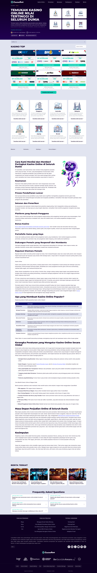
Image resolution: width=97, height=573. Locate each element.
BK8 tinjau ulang (48, 67)
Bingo (22, 522)
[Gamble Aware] (64, 559)
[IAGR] (18, 559)
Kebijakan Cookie (50, 571)
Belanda (13, 149)
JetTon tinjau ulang (48, 87)
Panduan (77, 2)
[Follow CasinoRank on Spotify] (81, 546)
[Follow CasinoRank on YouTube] (78, 546)
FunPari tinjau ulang (73, 67)
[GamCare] (35, 559)
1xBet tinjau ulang (23, 67)
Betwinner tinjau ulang (23, 87)
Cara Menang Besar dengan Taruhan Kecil (45, 526)
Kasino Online (41, 2)
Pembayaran (68, 2)
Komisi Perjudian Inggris (42, 364)
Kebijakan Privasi (71, 531)
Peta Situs (70, 571)
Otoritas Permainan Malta (59, 364)
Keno (22, 524)
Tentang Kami (71, 522)
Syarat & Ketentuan (28, 571)
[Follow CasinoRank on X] (75, 546)
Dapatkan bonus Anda (23, 65)
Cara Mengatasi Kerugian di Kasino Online (45, 531)
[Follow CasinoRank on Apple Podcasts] (85, 546)
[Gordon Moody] (46, 559)
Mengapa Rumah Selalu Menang (45, 522)
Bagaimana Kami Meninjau (71, 526)
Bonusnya (59, 2)
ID (12, 546)
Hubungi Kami (71, 524)
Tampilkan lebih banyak (47, 92)
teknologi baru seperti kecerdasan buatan (68, 415)
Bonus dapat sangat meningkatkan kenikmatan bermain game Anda (32, 226)
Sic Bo (22, 526)
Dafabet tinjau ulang (73, 87)
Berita (84, 2)
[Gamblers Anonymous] (25, 559)
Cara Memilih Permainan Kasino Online (45, 524)
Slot (22, 529)
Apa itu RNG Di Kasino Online (45, 529)
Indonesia (26, 149)
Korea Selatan (52, 149)
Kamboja (38, 149)
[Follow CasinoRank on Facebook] (69, 546)
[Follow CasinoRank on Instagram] (72, 546)
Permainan (51, 2)
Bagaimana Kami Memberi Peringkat (71, 529)
